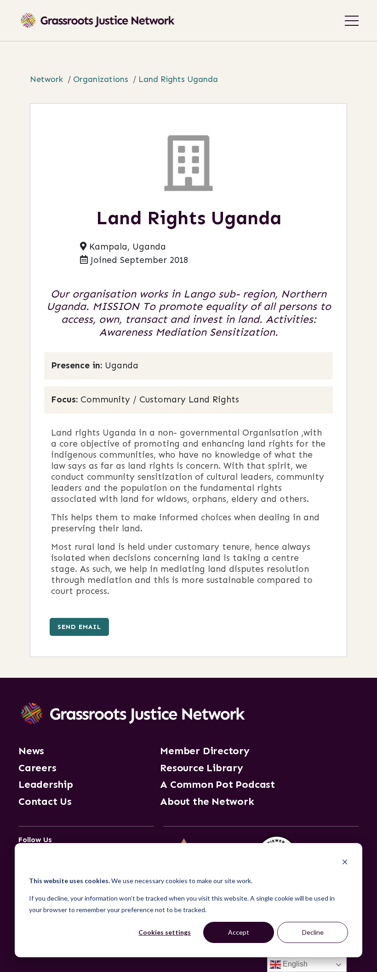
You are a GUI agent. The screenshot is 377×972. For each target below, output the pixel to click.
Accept (238, 932)
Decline (313, 932)
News (31, 751)
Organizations (100, 79)
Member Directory (204, 751)
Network (46, 79)
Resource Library (201, 768)
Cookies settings (164, 932)
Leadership (45, 785)
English (294, 964)
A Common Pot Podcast (217, 785)
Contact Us (45, 802)
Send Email (79, 627)
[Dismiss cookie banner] (345, 863)
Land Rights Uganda (178, 79)
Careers (37, 768)
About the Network (207, 802)
